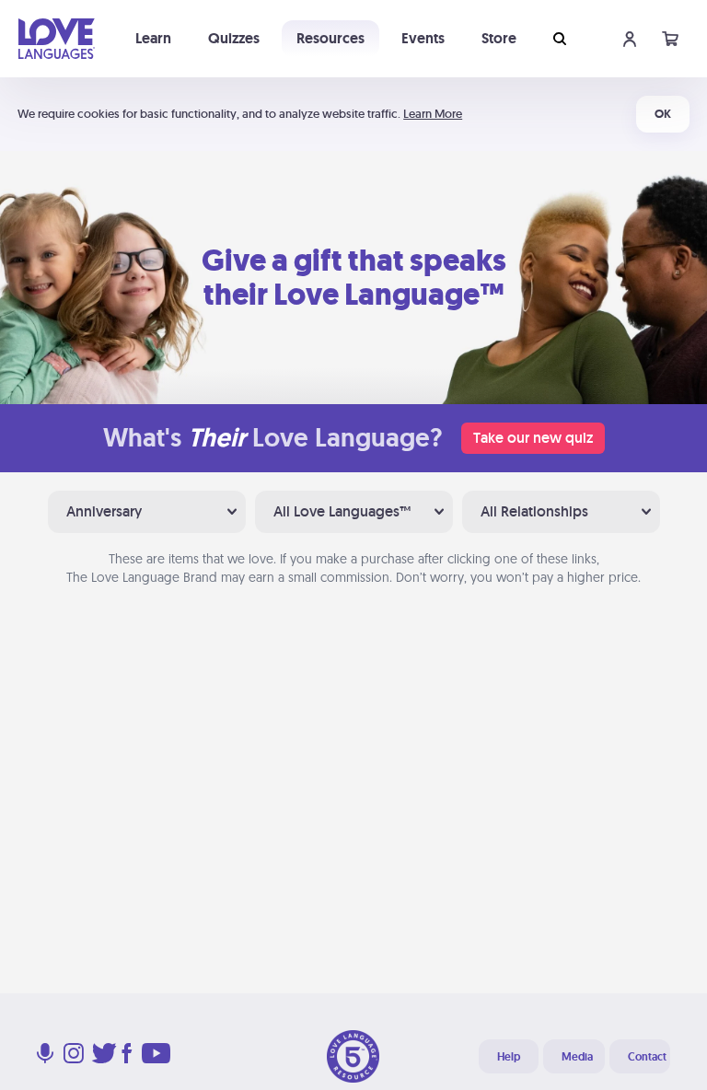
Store (498, 38)
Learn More (432, 114)
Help (508, 1056)
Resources (330, 38)
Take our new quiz (533, 437)
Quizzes (234, 38)
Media (577, 1056)
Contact (647, 1056)
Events (423, 38)
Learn (153, 38)
